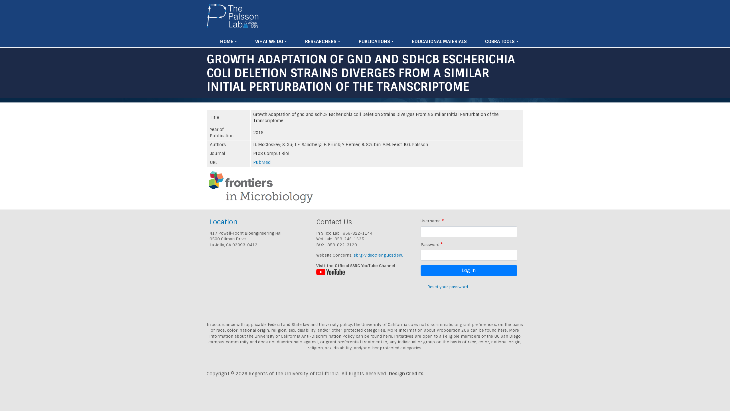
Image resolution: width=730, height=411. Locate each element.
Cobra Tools (500, 42)
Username (431, 220)
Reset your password (447, 286)
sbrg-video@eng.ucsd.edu (378, 255)
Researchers (320, 42)
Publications (374, 42)
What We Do (269, 42)
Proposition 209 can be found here (472, 330)
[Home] (233, 18)
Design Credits (406, 374)
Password (430, 244)
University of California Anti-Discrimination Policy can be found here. (324, 336)
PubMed (262, 162)
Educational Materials (439, 42)
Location (224, 221)
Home (226, 42)
